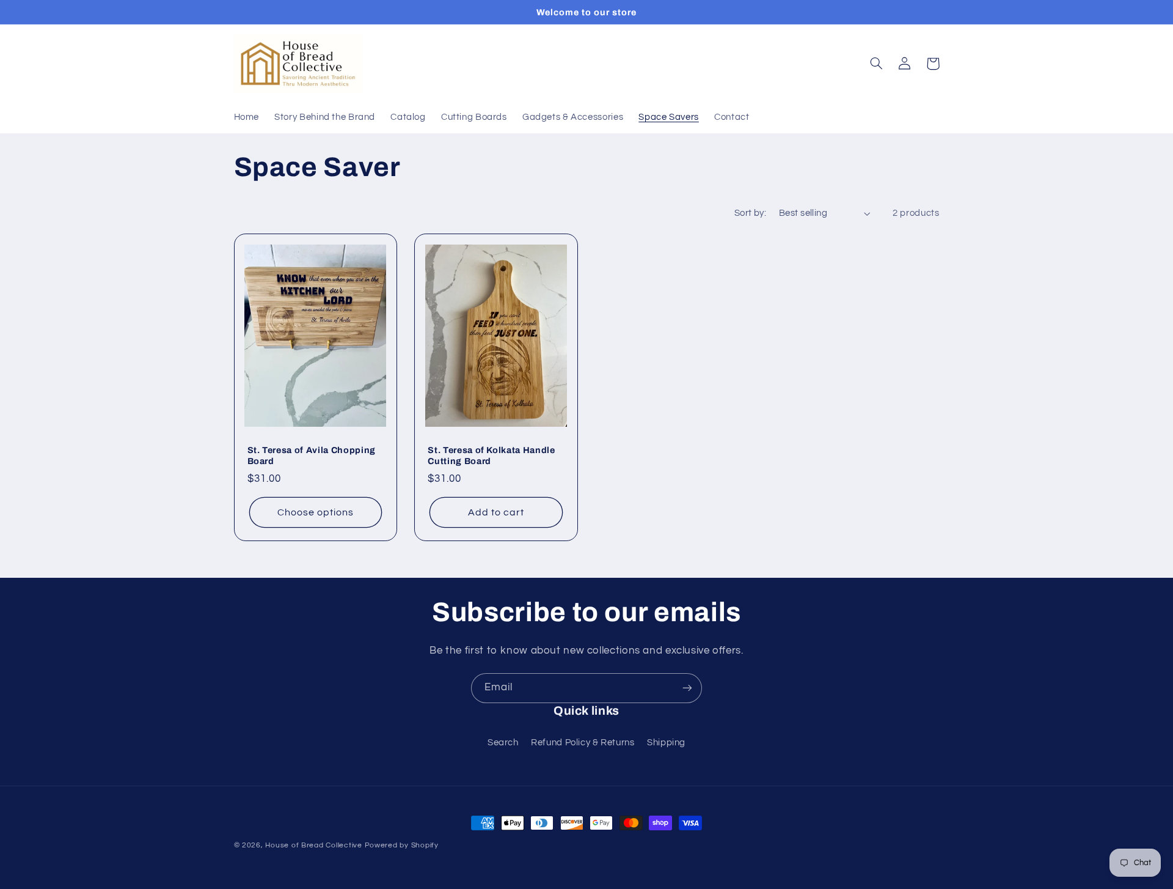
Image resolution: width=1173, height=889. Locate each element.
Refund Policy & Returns (583, 742)
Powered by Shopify (402, 845)
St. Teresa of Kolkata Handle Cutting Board (491, 455)
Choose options (315, 512)
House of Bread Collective (313, 845)
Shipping (666, 742)
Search (503, 742)
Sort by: (750, 213)
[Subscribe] (687, 688)
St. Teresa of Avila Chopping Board (311, 455)
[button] (877, 64)
